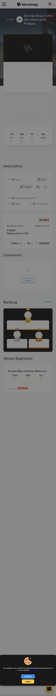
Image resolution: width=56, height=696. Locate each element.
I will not (28, 677)
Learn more (34, 670)
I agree (28, 681)
